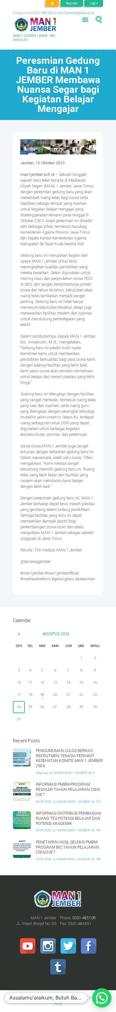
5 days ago (42, 772)
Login (94, 3)
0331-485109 (43, 13)
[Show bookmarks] (52, 3)
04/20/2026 (43, 801)
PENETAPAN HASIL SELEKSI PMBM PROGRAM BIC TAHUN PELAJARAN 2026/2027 (67, 847)
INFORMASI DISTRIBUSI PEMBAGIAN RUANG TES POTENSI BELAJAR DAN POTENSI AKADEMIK (68, 818)
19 (42, 695)
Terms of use (71, 998)
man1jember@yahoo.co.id (75, 13)
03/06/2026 (43, 859)
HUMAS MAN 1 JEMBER (70, 772)
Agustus (56, 634)
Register (72, 3)
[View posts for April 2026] (19, 634)
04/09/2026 (43, 830)
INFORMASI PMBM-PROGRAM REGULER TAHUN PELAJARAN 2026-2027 (68, 789)
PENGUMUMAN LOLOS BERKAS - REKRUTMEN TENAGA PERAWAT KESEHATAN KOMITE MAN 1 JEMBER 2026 (69, 758)
